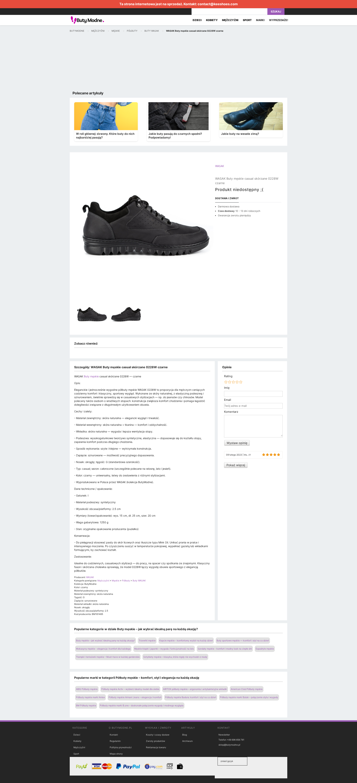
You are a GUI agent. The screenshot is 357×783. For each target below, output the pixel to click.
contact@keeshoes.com (218, 4)
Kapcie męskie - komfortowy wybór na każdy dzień (186, 640)
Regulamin (115, 741)
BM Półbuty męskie (86, 705)
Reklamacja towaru (156, 747)
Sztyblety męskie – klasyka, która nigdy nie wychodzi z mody (175, 656)
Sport (76, 753)
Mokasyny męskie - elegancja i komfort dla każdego (103, 648)
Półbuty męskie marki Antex (90, 697)
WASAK (219, 166)
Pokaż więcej (235, 465)
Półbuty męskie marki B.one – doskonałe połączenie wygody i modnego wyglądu (142, 705)
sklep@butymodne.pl (229, 744)
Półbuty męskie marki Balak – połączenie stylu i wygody (249, 697)
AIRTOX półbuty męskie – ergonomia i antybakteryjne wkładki (195, 689)
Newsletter (224, 734)
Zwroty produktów (155, 741)
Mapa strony (116, 753)
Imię (227, 387)
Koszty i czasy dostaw (157, 734)
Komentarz (231, 411)
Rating (228, 376)
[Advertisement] (178, 62)
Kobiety (77, 741)
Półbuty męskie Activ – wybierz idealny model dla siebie (130, 689)
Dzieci (76, 734)
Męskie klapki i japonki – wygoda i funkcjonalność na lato (164, 648)
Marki (260, 20)
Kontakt (114, 734)
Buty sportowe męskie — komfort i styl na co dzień (243, 640)
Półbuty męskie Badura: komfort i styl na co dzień (190, 697)
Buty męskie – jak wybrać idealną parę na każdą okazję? (105, 640)
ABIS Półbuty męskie (87, 689)
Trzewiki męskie (147, 640)
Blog (184, 734)
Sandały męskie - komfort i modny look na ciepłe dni (225, 648)
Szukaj (276, 11)
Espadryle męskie (265, 648)
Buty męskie (91, 376)
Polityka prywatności (121, 747)
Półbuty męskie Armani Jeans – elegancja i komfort (135, 697)
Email (227, 400)
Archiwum (187, 741)
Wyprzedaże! (278, 20)
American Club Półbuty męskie (247, 689)
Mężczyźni (79, 747)
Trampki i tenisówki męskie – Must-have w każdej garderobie (108, 656)
